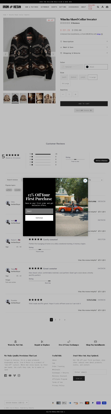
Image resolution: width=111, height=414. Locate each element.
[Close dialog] (85, 181)
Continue (39, 218)
